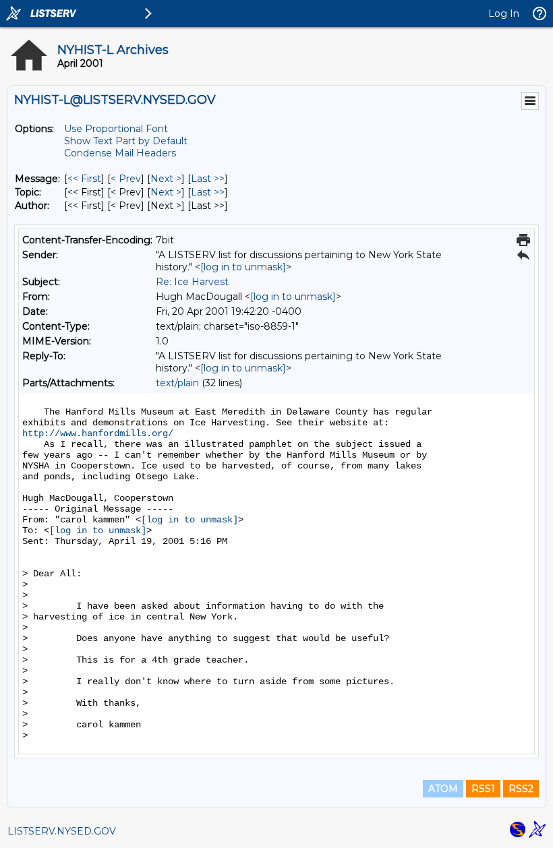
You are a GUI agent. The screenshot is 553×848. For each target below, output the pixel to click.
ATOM (443, 789)
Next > (165, 179)
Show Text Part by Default (125, 141)
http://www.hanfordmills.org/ (97, 433)
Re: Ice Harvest (192, 282)
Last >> (208, 179)
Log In (503, 13)
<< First (84, 179)
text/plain (177, 383)
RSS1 (483, 789)
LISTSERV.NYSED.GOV (61, 831)
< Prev (126, 179)
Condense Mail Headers (120, 153)
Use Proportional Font (116, 129)
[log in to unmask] (243, 267)
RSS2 (520, 789)
